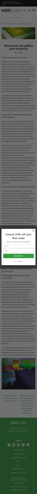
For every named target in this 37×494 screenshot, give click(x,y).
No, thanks (18, 261)
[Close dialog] (33, 230)
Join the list (18, 256)
